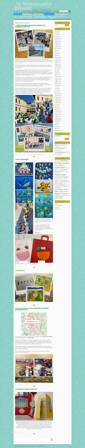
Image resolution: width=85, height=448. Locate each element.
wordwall (61, 171)
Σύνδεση (56, 203)
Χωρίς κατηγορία (52, 18)
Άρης (64, 171)
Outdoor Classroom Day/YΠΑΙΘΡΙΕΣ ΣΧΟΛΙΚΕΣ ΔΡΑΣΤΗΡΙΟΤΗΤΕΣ (32, 309)
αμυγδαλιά (66, 191)
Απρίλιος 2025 (57, 53)
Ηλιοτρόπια (20, 270)
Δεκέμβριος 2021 (58, 114)
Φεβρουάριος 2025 (58, 57)
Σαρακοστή (56, 186)
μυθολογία (63, 195)
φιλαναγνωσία (58, 198)
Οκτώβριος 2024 (58, 64)
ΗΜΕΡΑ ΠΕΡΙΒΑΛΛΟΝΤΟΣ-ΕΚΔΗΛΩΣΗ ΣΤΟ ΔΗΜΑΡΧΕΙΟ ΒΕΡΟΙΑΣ (30, 26)
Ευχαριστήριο (65, 180)
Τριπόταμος (65, 186)
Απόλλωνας (56, 178)
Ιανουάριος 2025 (58, 58)
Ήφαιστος (66, 171)
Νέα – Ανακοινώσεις (38, 14)
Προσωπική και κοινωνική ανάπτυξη (33, 154)
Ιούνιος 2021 (57, 123)
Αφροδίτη (59, 178)
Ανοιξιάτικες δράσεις (19, 384)
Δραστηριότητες (48, 14)
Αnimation (50, 16)
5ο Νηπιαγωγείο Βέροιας (33, 5)
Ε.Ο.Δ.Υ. (57, 180)
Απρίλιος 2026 (57, 34)
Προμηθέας (57, 185)
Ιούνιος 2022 (57, 104)
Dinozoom (41, 445)
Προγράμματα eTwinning (40, 16)
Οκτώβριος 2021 (58, 118)
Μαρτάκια (59, 181)
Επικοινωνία (29, 18)
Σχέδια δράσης (41, 154)
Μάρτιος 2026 (57, 36)
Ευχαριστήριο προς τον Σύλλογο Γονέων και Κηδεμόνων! (61, 148)
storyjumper (60, 169)
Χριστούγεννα (58, 187)
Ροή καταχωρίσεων (58, 205)
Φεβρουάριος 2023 (58, 93)
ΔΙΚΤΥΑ (15, 16)
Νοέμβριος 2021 (58, 116)
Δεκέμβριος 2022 (58, 97)
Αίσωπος (56, 172)
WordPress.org (57, 209)
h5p (68, 161)
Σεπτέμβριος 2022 (58, 102)
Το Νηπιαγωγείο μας (27, 14)
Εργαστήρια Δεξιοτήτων (59, 16)
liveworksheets (67, 167)
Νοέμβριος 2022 (58, 98)
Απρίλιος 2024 (57, 72)
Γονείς (63, 178)
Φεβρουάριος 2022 (58, 111)
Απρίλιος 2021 (57, 126)
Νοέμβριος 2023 (58, 81)
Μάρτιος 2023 (57, 91)
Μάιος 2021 (57, 125)
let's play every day (61, 163)
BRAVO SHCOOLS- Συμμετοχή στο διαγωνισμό (61, 145)
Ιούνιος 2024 (57, 69)
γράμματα (58, 193)
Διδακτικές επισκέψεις (19, 18)
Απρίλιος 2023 (57, 90)
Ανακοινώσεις (60, 174)
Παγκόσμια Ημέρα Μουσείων (26, 389)
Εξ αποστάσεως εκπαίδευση (26, 16)
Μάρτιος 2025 (57, 55)
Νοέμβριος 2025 (58, 43)
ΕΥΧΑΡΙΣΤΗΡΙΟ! (58, 150)
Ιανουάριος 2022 (58, 112)
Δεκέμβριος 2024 (58, 60)
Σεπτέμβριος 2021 (58, 119)
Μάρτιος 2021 (57, 128)
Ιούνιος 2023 (57, 86)
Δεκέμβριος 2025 (58, 41)
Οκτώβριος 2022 (58, 100)
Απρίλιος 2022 (57, 107)
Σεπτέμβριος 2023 (58, 85)
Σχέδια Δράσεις (60, 186)
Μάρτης (56, 181)
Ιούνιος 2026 (57, 31)
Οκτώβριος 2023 (58, 83)
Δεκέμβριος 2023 (58, 79)
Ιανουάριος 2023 (58, 95)
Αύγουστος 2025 (58, 48)
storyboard (56, 169)
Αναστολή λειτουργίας (61, 177)
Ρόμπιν (62, 185)
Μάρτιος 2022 (57, 109)
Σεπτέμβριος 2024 (58, 65)
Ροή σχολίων (57, 207)
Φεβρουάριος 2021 (58, 130)
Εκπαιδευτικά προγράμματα (61, 14)
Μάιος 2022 (57, 105)
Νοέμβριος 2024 (58, 62)
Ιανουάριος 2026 (58, 39)
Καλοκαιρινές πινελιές (19, 265)
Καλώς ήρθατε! (17, 14)
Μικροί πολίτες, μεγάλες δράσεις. (20, 154)
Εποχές (60, 180)
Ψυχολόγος (61, 191)
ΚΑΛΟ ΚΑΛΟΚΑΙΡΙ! (22, 159)
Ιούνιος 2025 (57, 50)
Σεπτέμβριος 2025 (58, 46)
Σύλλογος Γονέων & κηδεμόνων (40, 18)
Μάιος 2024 (57, 71)
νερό (67, 195)
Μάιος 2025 (57, 52)
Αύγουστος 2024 (58, 67)
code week (58, 161)
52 (36, 439)
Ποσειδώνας (65, 183)
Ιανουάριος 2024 (58, 78)
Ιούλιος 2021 (57, 121)
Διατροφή (65, 178)
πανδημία (57, 196)
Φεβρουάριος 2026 (58, 38)
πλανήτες (61, 196)
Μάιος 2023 (57, 88)
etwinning (64, 161)
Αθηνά (59, 172)
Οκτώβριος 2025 (58, 45)
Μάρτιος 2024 (57, 74)
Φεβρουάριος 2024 (58, 76)
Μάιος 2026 (57, 32)
